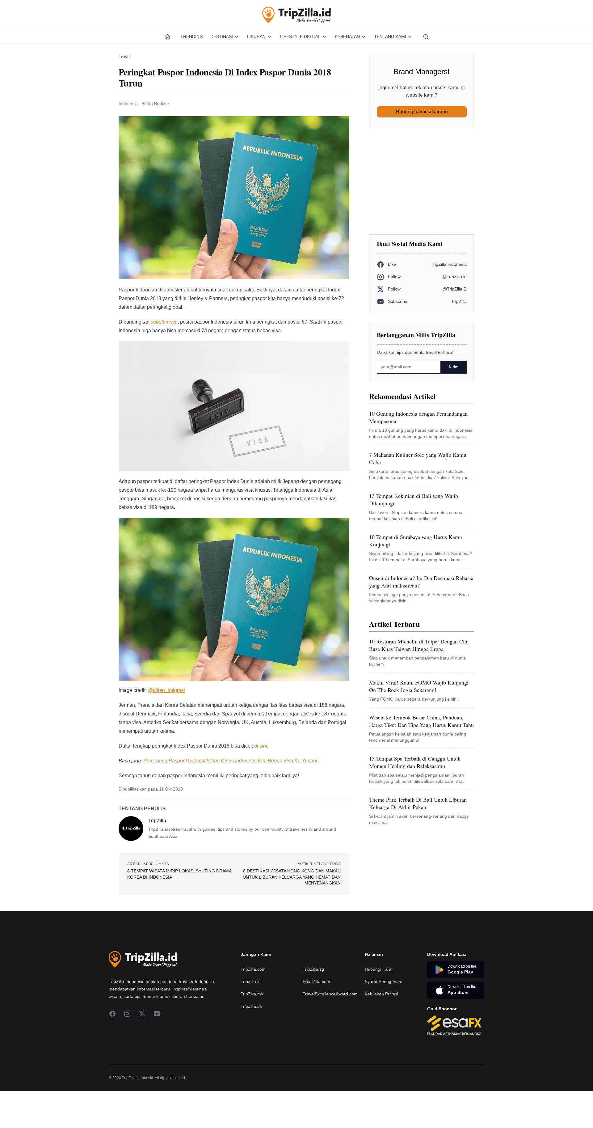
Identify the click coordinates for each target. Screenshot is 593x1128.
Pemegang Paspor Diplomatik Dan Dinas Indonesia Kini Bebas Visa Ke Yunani (230, 760)
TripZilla (157, 820)
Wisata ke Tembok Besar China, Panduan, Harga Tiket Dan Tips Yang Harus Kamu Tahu (421, 721)
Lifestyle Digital (300, 36)
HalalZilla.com (316, 981)
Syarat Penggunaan (384, 981)
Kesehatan (347, 36)
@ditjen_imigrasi (166, 690)
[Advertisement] (421, 181)
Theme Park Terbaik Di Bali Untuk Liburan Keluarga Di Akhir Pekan (418, 803)
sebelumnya (164, 321)
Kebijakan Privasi (381, 993)
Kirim (454, 366)
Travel (125, 56)
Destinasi (221, 36)
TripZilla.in (251, 981)
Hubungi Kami (378, 969)
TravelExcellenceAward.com (330, 993)
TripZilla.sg (313, 969)
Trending (191, 36)
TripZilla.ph (251, 1006)
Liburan (256, 36)
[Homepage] (167, 36)
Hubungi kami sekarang (422, 111)
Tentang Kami (390, 36)
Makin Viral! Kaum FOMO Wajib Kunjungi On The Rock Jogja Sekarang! (419, 686)
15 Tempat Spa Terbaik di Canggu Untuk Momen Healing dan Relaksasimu (415, 762)
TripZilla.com (253, 969)
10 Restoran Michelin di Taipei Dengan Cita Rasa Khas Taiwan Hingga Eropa (419, 645)
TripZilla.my (252, 993)
